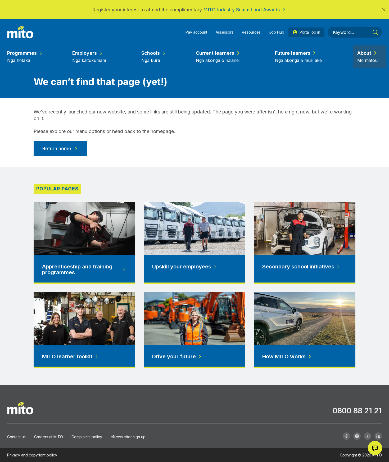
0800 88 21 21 (357, 410)
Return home (56, 148)
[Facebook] (346, 436)
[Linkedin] (378, 436)
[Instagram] (357, 436)
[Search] (375, 32)
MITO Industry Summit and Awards (241, 9)
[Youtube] (367, 436)
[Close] (383, 9)
